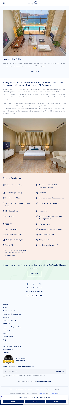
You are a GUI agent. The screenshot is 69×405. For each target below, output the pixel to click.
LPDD (10, 389)
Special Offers (8, 336)
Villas (5, 308)
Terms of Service (52, 393)
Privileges (6, 330)
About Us (6, 343)
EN (4, 3)
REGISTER (60, 371)
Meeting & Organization (12, 327)
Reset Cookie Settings (42, 389)
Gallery (5, 333)
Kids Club (6, 317)
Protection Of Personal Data (24, 389)
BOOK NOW (34, 71)
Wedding (6, 324)
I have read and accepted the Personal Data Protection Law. (26, 375)
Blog (4, 340)
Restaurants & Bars (10, 311)
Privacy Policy (41, 393)
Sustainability (8, 349)
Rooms (5, 304)
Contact (6, 352)
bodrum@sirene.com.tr (34, 291)
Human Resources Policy (12, 346)
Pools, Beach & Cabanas (12, 314)
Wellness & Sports (9, 320)
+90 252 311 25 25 (36, 288)
